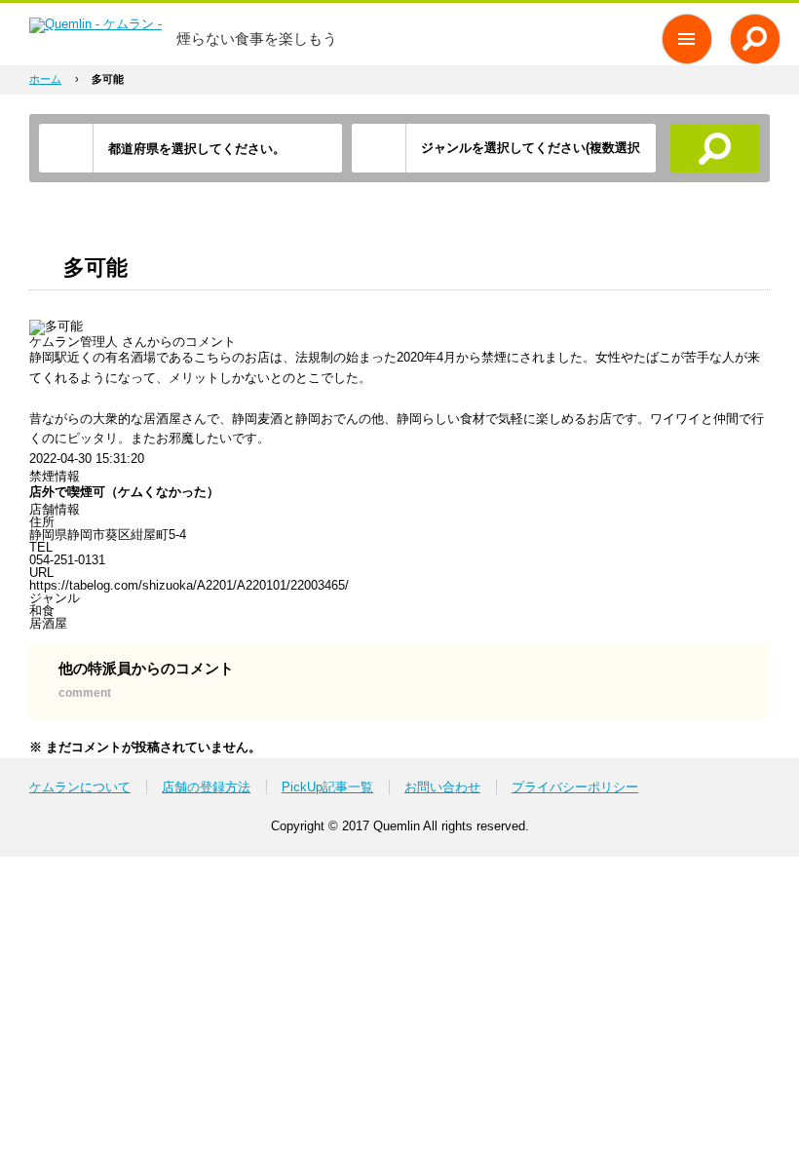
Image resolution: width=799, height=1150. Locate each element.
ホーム (45, 79)
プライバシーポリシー (575, 787)
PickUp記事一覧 (327, 787)
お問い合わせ (442, 787)
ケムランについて (80, 787)
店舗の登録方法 (206, 787)
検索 (715, 148)
